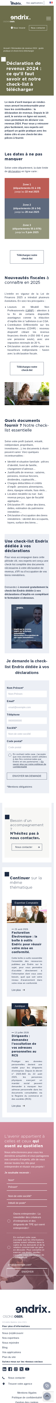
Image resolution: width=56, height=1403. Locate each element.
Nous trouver (19, 28)
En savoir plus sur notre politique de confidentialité (29, 764)
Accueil (6, 48)
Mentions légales (27, 1393)
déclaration (14, 171)
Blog (4, 1347)
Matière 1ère (16, 1322)
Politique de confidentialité (27, 1397)
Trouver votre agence (20, 1384)
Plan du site (9, 1357)
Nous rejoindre (10, 1342)
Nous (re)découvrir (12, 1333)
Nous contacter (38, 28)
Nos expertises (10, 1338)
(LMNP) (29, 310)
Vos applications (34, 3)
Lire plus (16, 990)
